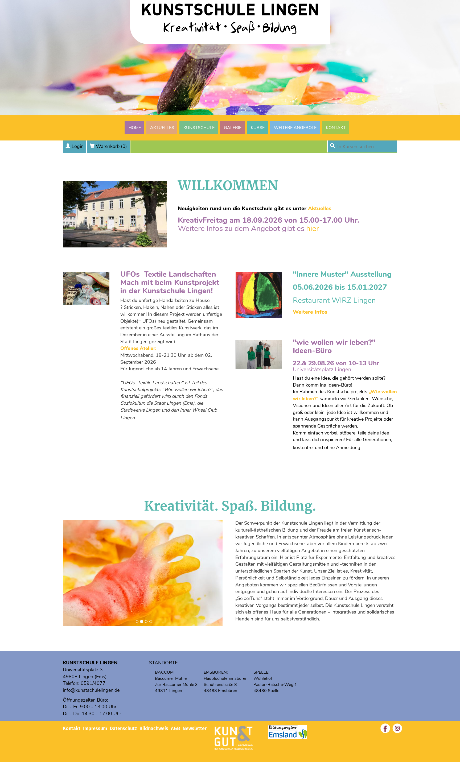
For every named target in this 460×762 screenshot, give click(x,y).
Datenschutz (123, 728)
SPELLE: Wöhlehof (262, 675)
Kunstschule (199, 128)
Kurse (258, 128)
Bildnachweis (153, 728)
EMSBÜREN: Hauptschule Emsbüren (226, 675)
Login (78, 146)
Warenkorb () (111, 146)
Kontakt (336, 128)
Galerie (232, 128)
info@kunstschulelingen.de (91, 690)
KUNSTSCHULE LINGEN (90, 663)
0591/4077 (93, 683)
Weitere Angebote (295, 128)
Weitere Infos (310, 312)
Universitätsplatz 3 (83, 669)
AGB (175, 728)
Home (135, 128)
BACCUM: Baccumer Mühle (171, 675)
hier (312, 228)
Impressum (95, 728)
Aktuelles (162, 128)
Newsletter (195, 728)
